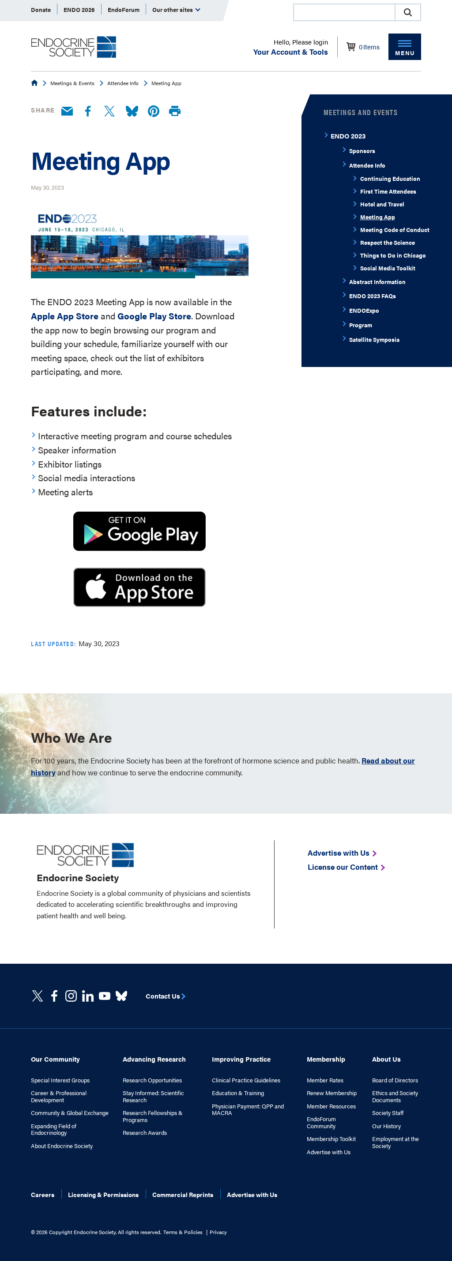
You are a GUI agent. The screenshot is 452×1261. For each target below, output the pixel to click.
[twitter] (37, 996)
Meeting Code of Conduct (394, 229)
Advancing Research (154, 1058)
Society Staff (387, 1112)
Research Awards (145, 1132)
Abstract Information (377, 281)
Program (360, 325)
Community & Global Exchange (70, 1112)
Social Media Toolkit (387, 268)
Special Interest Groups (60, 1080)
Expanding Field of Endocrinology (53, 1129)
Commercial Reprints (182, 1194)
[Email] (67, 111)
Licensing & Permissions (103, 1194)
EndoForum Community (321, 1122)
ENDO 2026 (79, 9)
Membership (326, 1058)
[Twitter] (109, 111)
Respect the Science (387, 242)
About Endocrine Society (62, 1145)
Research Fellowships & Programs (153, 1116)
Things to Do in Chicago (393, 255)
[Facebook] (88, 111)
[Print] (175, 111)
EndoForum (123, 9)
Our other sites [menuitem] (173, 9)
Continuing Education (390, 178)
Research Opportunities (152, 1080)
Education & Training (238, 1092)
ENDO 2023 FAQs (372, 296)
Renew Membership (332, 1092)
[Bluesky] (132, 111)
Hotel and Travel (382, 204)
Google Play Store (154, 315)
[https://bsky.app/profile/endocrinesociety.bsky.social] (121, 996)
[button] (408, 12)
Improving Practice (241, 1058)
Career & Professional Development (59, 1096)
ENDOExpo (364, 310)
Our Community (55, 1058)
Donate (41, 9)
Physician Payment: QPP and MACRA (248, 1109)
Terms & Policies (183, 1232)
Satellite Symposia (374, 339)
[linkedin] (104, 996)
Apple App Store (64, 315)
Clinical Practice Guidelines (246, 1080)
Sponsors (362, 150)
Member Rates (325, 1080)
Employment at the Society (395, 1142)
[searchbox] (344, 13)
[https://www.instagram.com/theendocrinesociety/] (71, 996)
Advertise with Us (328, 1152)
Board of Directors (395, 1080)
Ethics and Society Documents (395, 1096)
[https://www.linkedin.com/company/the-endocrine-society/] (87, 996)
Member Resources (331, 1106)
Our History (386, 1126)
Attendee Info (123, 83)
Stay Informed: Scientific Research (153, 1096)
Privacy (218, 1232)
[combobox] (344, 12)
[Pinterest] (153, 111)
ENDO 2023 (348, 135)
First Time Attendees (388, 191)
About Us (386, 1058)
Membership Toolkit (331, 1138)
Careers (42, 1194)
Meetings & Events (72, 83)
